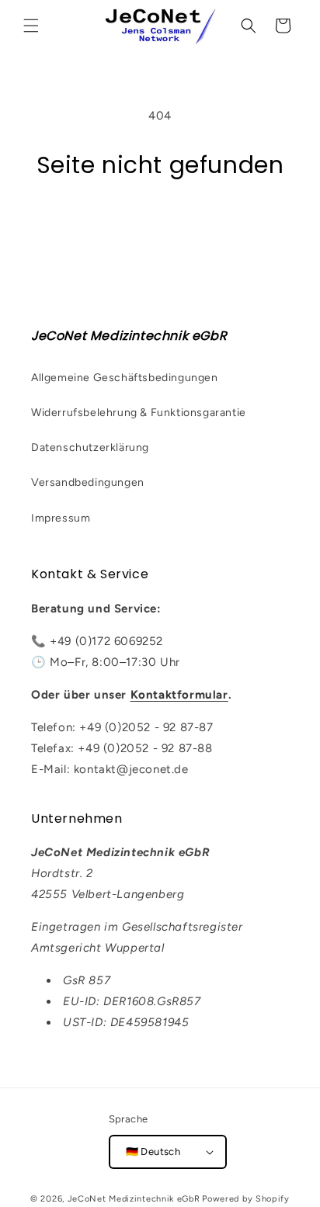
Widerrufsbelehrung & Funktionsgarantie (138, 412)
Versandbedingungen (87, 482)
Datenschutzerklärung (90, 447)
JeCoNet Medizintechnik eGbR (134, 1199)
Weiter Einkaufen (160, 223)
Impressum (60, 518)
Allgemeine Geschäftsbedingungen (124, 377)
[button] (31, 26)
